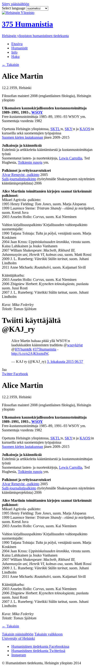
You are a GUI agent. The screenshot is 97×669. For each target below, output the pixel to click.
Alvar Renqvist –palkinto (20, 175)
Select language (14, 8)
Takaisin (10, 65)
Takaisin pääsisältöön (17, 634)
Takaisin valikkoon (48, 634)
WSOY (37, 112)
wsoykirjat (75, 345)
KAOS (85, 129)
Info (14, 52)
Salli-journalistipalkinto (19, 179)
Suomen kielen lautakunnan (22, 137)
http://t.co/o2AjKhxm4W (29, 354)
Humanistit (19, 48)
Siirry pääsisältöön (15, 4)
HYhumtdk (23, 349)
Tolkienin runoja (30, 162)
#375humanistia (44, 349)
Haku (15, 57)
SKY (68, 129)
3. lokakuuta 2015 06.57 (65, 362)
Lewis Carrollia (70, 158)
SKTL (55, 129)
